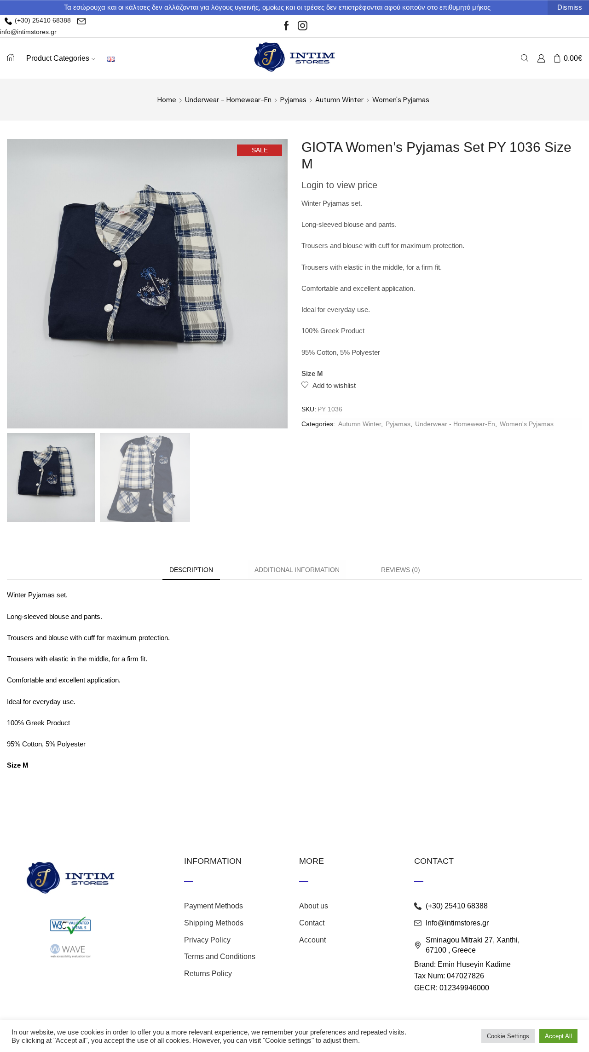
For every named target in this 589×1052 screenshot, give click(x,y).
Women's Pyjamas (400, 99)
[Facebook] (286, 26)
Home (166, 99)
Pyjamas (293, 99)
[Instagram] (302, 26)
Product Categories (57, 58)
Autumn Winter (339, 99)
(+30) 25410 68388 (42, 20)
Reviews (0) (400, 569)
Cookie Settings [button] (508, 1036)
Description (191, 569)
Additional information (297, 569)
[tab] (191, 570)
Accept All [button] (558, 1036)
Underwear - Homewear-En (228, 99)
